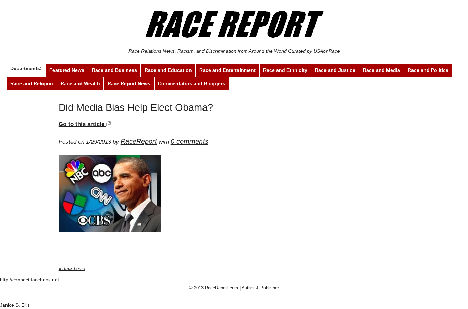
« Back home (72, 268)
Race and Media (381, 70)
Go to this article (82, 123)
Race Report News (129, 83)
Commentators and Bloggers (191, 83)
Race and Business (114, 70)
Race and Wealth (80, 83)
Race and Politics (428, 70)
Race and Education (168, 70)
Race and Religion (31, 83)
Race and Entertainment (227, 70)
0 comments (189, 141)
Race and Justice (335, 70)
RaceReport (139, 141)
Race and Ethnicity (285, 70)
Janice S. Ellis (15, 305)
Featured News (66, 70)
